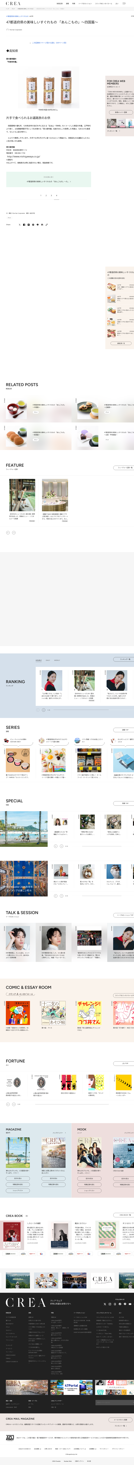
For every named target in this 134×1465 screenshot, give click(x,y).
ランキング (9, 1345)
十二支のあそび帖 (101, 1330)
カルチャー (9, 1330)
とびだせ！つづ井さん (102, 1327)
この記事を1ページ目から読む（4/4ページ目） (49, 43)
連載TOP (30, 1317)
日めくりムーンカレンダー (126, 1333)
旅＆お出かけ (9, 1324)
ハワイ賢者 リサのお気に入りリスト (36, 1328)
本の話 (89, 1461)
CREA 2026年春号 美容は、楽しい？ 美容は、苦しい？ (60, 1328)
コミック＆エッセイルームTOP (105, 1317)
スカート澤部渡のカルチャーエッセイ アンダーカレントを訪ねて (105, 1342)
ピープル (30, 1404)
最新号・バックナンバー (13, 1404)
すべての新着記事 (11, 1317)
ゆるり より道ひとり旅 (102, 1347)
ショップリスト (18, 1190)
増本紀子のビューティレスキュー (37, 1362)
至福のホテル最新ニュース (35, 1335)
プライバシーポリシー (118, 1449)
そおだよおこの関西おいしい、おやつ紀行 (37, 1340)
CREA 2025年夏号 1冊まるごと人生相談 (57, 1346)
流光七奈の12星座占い (125, 1324)
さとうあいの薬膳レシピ (35, 1344)
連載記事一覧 (121, 343)
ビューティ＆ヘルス (11, 1337)
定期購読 (91, 1449)
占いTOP (121, 1317)
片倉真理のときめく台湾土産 (36, 1324)
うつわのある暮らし (34, 1347)
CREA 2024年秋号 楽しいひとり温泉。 (56, 1362)
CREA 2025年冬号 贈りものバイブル (56, 1357)
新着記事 (60, 3)
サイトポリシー (104, 1449)
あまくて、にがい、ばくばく (104, 1337)
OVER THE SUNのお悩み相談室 (82, 1332)
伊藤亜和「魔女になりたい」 (104, 1320)
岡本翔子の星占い (124, 1320)
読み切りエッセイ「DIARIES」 (104, 1324)
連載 (67, 3)
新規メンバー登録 (121, 112)
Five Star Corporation (16, 30)
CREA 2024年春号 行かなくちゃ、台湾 (56, 1373)
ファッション (9, 1340)
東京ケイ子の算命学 (124, 1330)
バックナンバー (58, 1133)
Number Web (68, 1461)
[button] (8, 533)
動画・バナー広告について (62, 1449)
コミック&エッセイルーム (103, 3)
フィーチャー (9, 1352)
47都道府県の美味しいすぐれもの (19, 16)
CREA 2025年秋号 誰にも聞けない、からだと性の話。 (60, 1340)
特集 (73, 3)
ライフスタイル (10, 1333)
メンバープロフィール (57, 1404)
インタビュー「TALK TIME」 (104, 1333)
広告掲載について (79, 1449)
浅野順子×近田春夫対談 (80, 1326)
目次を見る (18, 1178)
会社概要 (36, 1449)
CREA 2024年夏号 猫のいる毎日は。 (56, 1367)
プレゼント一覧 (112, 131)
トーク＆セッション (85, 3)
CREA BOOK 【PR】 (11, 1407)
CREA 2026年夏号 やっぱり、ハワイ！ (56, 1321)
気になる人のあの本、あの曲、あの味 (82, 1321)
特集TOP (53, 1317)
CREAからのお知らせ (12, 1361)
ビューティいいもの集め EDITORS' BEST (35, 1351)
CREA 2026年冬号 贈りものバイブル (56, 1334)
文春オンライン (79, 1461)
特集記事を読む (18, 1184)
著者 (29, 1407)
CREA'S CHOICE (10, 1355)
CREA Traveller (56, 1461)
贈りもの (8, 1320)
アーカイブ (9, 1348)
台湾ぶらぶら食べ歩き (34, 1320)
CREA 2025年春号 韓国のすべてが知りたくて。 (59, 1352)
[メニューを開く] (124, 3)
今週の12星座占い (124, 1327)
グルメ (9, 218)
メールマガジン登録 (120, 1420)
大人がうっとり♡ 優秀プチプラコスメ (36, 1357)
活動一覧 (53, 1407)
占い (116, 3)
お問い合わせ (48, 1449)
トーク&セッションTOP (80, 1317)
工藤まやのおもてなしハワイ (36, 1332)
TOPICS (8, 1358)
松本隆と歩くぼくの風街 (81, 1329)
